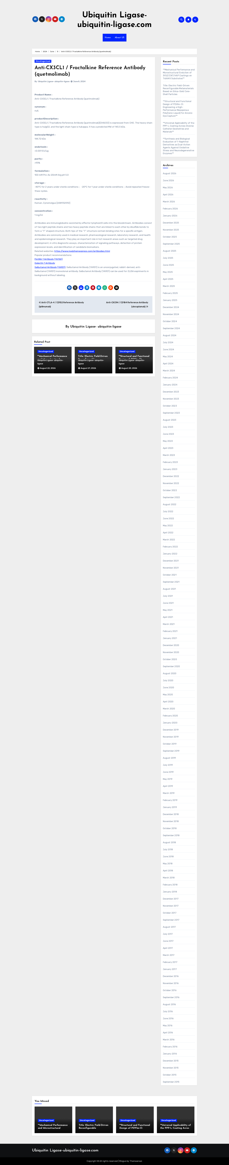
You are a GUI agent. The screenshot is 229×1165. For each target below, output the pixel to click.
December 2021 (171, 561)
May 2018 (168, 863)
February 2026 (170, 208)
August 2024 (169, 335)
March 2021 (169, 624)
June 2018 (168, 856)
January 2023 (170, 469)
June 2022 (168, 518)
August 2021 (169, 589)
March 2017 (169, 955)
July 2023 (168, 427)
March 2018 (169, 877)
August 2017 (169, 927)
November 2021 (171, 568)
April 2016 (168, 1032)
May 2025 (168, 272)
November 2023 (171, 399)
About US (119, 38)
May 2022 (168, 525)
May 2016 (168, 1025)
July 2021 (168, 596)
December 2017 (171, 899)
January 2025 (170, 300)
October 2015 (169, 1075)
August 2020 (169, 673)
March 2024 (169, 370)
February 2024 (170, 377)
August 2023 (169, 420)
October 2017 (169, 913)
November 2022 (171, 483)
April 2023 (168, 448)
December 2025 (171, 222)
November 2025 (171, 230)
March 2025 (169, 286)
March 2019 (169, 793)
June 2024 (168, 349)
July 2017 (168, 934)
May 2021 (168, 610)
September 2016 (171, 997)
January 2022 (170, 553)
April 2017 (168, 948)
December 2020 (171, 645)
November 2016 (171, 983)
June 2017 (168, 941)
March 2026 (169, 201)
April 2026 (168, 194)
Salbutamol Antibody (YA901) (50, 267)
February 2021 (170, 631)
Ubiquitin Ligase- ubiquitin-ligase (53, 81)
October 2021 (170, 575)
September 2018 (171, 835)
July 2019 (168, 765)
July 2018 (168, 849)
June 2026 (168, 180)
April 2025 (168, 279)
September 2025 (171, 244)
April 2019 (168, 786)
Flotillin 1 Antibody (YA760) (49, 259)
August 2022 (169, 504)
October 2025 (170, 237)
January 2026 (170, 215)
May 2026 (168, 187)
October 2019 (170, 744)
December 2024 (171, 307)
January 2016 (170, 1053)
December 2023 (171, 392)
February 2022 (170, 546)
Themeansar (136, 1161)
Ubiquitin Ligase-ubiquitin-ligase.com (65, 1150)
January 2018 (170, 891)
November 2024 (171, 314)
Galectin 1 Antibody (45, 263)
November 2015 (171, 1068)
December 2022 (171, 476)
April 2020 (168, 701)
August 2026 (169, 173)
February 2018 (170, 884)
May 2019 (168, 779)
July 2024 (168, 342)
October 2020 (170, 659)
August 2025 (169, 251)
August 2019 (169, 758)
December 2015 (171, 1061)
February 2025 (170, 293)
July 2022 (168, 511)
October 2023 (170, 406)
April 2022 (168, 532)
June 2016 (168, 1018)
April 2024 (168, 363)
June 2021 (168, 603)
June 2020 (168, 687)
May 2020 (168, 694)
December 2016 (171, 976)
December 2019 (171, 730)
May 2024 (168, 356)
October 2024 (170, 321)
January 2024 (170, 384)
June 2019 (168, 772)
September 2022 (171, 497)
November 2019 (171, 737)
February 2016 (170, 1046)
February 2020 (170, 715)
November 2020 (171, 652)
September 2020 (171, 666)
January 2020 (170, 722)
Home (108, 38)
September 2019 (171, 751)
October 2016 (170, 990)
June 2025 (168, 265)
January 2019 (170, 807)
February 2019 (170, 800)
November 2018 (171, 821)
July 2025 (168, 258)
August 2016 (169, 1004)
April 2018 (168, 870)
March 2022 (169, 539)
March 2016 (169, 1039)
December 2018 (171, 814)
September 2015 (171, 1082)
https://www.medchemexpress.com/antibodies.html (82, 251)
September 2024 (171, 328)
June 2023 (168, 434)
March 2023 (169, 455)
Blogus (122, 1161)
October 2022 (170, 490)
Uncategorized (43, 61)
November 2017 (171, 906)
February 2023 (170, 462)
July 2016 (168, 1011)
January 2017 (170, 969)
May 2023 (168, 441)
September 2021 (171, 582)
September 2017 (171, 920)
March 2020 (169, 708)
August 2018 (169, 842)
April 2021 (168, 617)
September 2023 (171, 413)
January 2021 (170, 638)
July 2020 (168, 680)
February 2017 (170, 962)
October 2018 (170, 828)
